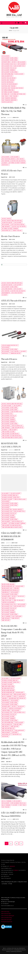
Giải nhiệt (15, 732)
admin (2, 542)
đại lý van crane (16, 616)
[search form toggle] (23, 23)
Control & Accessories (8, 602)
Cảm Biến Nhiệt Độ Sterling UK (10, 590)
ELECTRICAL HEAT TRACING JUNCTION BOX (12, 88)
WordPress (19, 951)
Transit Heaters (17, 230)
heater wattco (16, 734)
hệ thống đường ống (8, 90)
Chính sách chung (5, 911)
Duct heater (20, 158)
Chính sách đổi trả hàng (6, 917)
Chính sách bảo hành (6, 913)
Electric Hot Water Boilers (9, 84)
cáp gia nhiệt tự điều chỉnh (9, 57)
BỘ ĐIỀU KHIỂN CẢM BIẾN (8, 584)
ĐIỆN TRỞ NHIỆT (6, 226)
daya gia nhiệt (19, 74)
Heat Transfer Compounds (9, 100)
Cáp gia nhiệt (5, 55)
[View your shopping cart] (25, 23)
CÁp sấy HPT (21, 596)
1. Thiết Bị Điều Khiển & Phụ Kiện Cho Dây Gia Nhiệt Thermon (13, 111)
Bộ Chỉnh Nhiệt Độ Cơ (8, 688)
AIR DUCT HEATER (6, 218)
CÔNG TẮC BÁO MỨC (19, 600)
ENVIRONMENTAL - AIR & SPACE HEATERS (12, 292)
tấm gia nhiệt (13, 429)
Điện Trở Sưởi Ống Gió (8, 728)
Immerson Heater (15, 353)
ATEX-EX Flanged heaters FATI (10, 345)
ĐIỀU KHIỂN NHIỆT (19, 730)
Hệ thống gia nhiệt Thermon (10, 92)
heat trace (5, 96)
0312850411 (16, 870)
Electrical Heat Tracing (8, 86)
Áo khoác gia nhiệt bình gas (10, 495)
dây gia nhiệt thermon (8, 70)
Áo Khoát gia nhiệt (7, 499)
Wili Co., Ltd (14, 14)
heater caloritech (7, 102)
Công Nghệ (12, 598)
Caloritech (22, 696)
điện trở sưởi (5, 620)
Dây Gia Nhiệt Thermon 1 (8, 421)
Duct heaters (5, 160)
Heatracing (5, 736)
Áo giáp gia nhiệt (6, 405)
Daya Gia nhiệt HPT (7, 76)
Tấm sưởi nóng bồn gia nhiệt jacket (12, 437)
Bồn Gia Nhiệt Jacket (20, 499)
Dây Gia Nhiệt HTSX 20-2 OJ (9, 68)
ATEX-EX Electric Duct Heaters (11, 172)
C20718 (15, 696)
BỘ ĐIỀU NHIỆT (20, 586)
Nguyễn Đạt (4, 177)
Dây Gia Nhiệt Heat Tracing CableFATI (12, 509)
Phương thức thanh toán (6, 921)
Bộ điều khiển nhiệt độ (8, 586)
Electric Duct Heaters (10, 236)
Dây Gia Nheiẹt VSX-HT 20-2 (9, 64)
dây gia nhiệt (21, 64)
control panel (6, 710)
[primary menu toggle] (2, 23)
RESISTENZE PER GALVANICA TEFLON (11, 445)
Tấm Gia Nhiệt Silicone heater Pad (11, 435)
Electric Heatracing (7, 82)
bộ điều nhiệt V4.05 (7, 588)
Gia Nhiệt (4, 162)
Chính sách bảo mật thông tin (7, 915)
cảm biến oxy (5, 592)
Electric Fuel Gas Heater (8, 78)
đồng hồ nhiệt (6, 732)
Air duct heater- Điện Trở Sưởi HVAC (12, 220)
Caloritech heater (7, 222)
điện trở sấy (15, 618)
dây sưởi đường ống (7, 74)
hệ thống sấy (5, 94)
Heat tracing (13, 96)
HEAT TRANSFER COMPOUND (9, 98)
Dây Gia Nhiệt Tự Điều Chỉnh (9, 72)
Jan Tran (3, 117)
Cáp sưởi (4, 598)
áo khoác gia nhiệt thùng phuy (10, 497)
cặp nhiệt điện (6, 61)
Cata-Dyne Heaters (7, 288)
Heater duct (5, 164)
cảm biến (16, 588)
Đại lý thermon (6, 616)
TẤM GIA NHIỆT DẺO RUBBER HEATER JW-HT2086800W (11, 536)
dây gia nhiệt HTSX (7, 66)
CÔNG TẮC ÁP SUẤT (7, 600)
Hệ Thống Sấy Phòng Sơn (18, 94)
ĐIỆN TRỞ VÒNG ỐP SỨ (17, 427)
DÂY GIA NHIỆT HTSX (19, 66)
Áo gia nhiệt (5, 493)
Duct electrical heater (8, 158)
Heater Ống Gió (6, 230)
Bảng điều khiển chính (8, 686)
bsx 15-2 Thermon (6, 696)
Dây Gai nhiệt (21, 61)
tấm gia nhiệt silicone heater (10, 433)
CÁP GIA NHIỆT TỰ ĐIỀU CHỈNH (9, 59)
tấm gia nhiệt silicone (8, 431)
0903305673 (12, 866)
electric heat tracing (8, 80)
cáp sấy (14, 61)
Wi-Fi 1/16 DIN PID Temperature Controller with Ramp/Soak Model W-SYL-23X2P (13, 631)
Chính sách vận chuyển (6, 919)
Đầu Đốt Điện (17, 724)
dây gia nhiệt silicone (8, 417)
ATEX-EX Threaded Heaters (13, 300)
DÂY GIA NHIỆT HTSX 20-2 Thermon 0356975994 (13, 814)
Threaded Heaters (9, 359)
